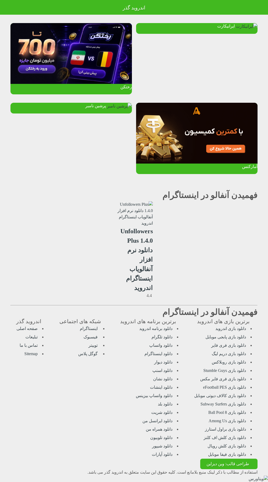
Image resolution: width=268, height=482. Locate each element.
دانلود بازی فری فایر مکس (223, 379)
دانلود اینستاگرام (158, 353)
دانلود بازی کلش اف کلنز (225, 437)
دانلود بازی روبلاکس (229, 362)
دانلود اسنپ (162, 370)
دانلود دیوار (163, 362)
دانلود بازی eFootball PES (224, 387)
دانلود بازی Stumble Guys (224, 370)
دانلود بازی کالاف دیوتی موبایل (220, 395)
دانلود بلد (165, 404)
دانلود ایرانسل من (157, 421)
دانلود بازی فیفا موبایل (227, 454)
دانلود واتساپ (160, 345)
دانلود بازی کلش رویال (227, 446)
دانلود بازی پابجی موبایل (225, 337)
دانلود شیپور (162, 446)
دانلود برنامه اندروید (155, 328)
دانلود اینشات (161, 387)
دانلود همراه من (159, 429)
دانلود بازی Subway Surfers (223, 404)
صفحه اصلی (27, 328)
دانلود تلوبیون (161, 437)
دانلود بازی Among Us (227, 421)
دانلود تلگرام (162, 337)
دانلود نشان (162, 379)
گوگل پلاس (88, 353)
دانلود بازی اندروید (230, 328)
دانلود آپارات (162, 454)
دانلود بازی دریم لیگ (229, 353)
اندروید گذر (134, 7)
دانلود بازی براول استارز (225, 429)
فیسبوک (91, 337)
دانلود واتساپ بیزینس (154, 395)
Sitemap (31, 353)
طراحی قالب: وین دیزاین (227, 464)
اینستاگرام (89, 328)
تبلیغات (31, 337)
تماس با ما (29, 345)
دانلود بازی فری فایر (228, 345)
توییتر (93, 345)
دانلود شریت (161, 412)
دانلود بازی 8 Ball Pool (227, 412)
